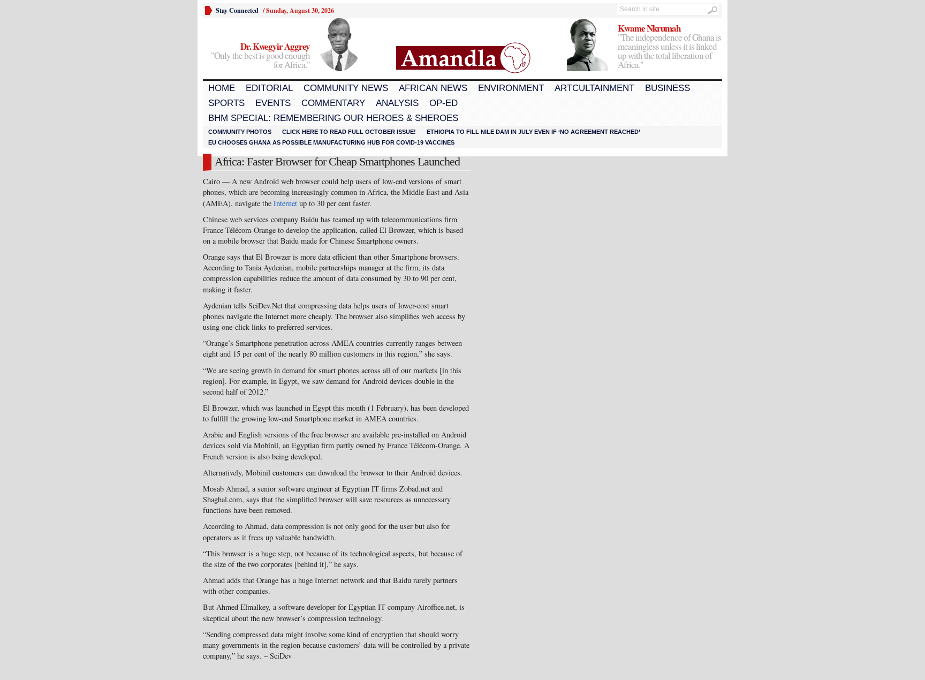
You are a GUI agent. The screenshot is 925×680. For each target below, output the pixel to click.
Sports (226, 103)
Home (221, 88)
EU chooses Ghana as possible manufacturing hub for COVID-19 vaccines (331, 142)
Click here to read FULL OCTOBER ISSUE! (349, 132)
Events (273, 103)
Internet (285, 203)
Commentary (333, 103)
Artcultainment (594, 88)
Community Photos (239, 132)
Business (667, 88)
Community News (346, 88)
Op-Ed (443, 103)
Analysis (397, 103)
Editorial (269, 88)
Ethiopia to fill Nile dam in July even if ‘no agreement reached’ (533, 132)
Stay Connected (237, 10)
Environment (511, 88)
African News (433, 88)
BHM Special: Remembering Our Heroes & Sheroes (333, 118)
